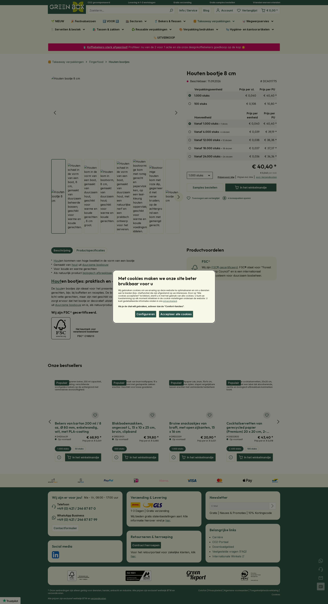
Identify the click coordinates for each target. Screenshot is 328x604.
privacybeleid (170, 301)
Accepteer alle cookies (176, 314)
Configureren (145, 314)
